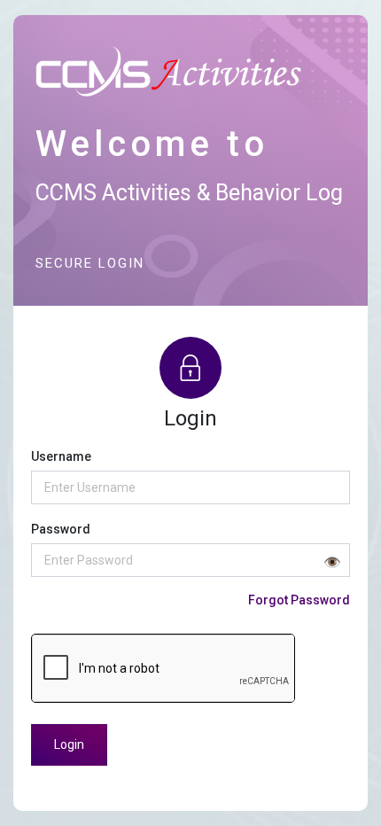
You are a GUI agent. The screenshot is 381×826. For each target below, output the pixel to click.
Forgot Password (299, 600)
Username (61, 456)
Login (69, 744)
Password (60, 529)
